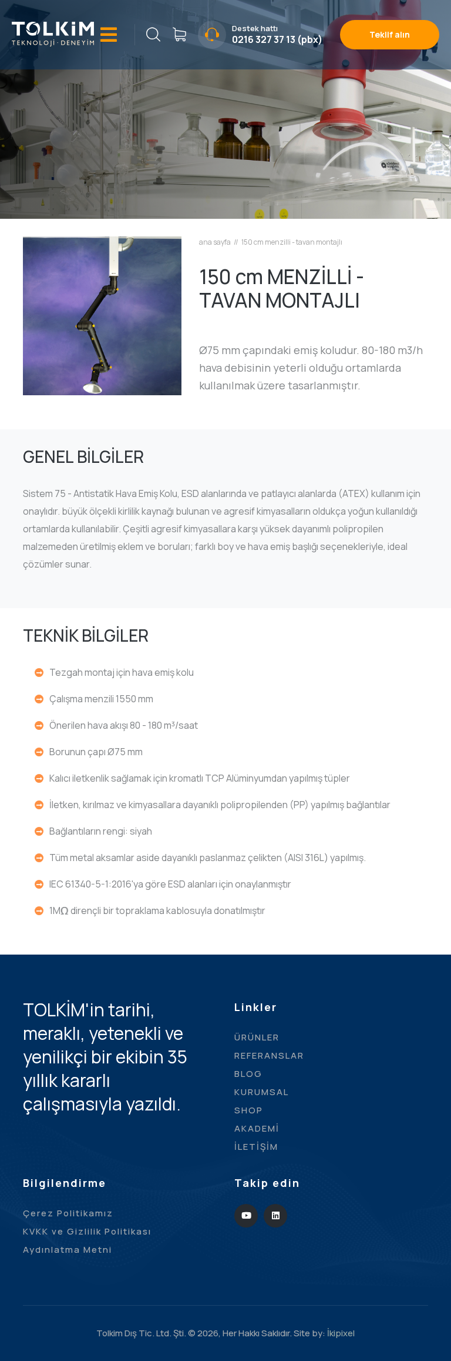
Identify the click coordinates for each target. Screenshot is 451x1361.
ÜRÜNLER (257, 1037)
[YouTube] (246, 1215)
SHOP (248, 1110)
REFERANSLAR (269, 1055)
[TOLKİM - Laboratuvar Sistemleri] (53, 32)
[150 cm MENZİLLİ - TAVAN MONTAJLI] (102, 314)
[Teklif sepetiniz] (179, 35)
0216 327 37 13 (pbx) (277, 39)
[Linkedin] (275, 1215)
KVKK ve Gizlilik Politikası (87, 1231)
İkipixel (341, 1333)
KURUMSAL (261, 1092)
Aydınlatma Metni (67, 1249)
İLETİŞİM (256, 1146)
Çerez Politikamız (68, 1213)
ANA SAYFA (215, 242)
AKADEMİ (257, 1128)
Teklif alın (389, 34)
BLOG (248, 1074)
